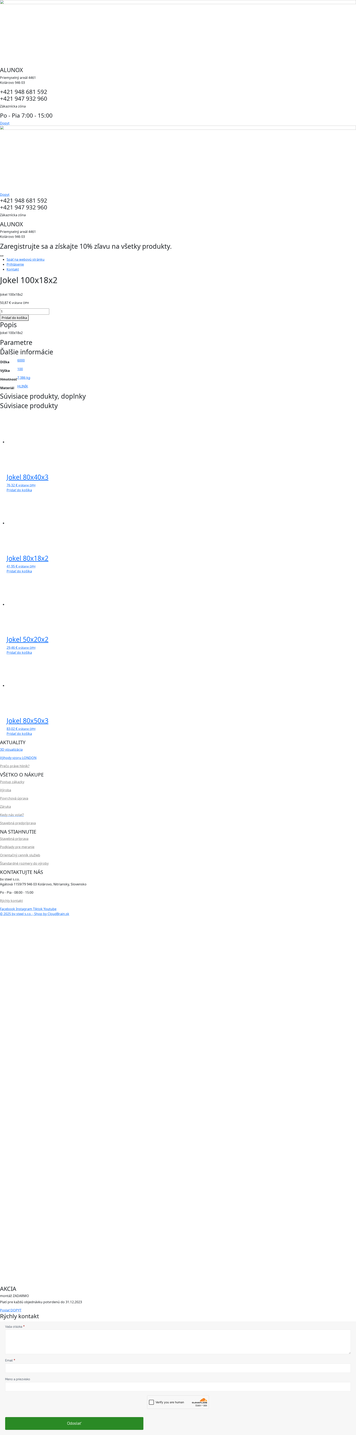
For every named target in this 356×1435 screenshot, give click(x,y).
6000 (21, 360)
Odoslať (74, 1423)
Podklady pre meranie (17, 847)
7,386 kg (23, 377)
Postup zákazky (12, 782)
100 (20, 369)
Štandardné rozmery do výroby (24, 863)
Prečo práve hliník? (14, 766)
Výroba (5, 790)
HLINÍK (22, 386)
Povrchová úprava (14, 798)
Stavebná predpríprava (18, 823)
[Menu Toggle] (1, 255)
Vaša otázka (15, 1327)
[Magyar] (6, 927)
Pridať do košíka (14, 317)
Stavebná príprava (14, 838)
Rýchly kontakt (11, 900)
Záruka (5, 806)
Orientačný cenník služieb (20, 855)
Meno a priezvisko (17, 1379)
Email (10, 1360)
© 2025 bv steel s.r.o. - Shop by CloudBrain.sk (34, 914)
